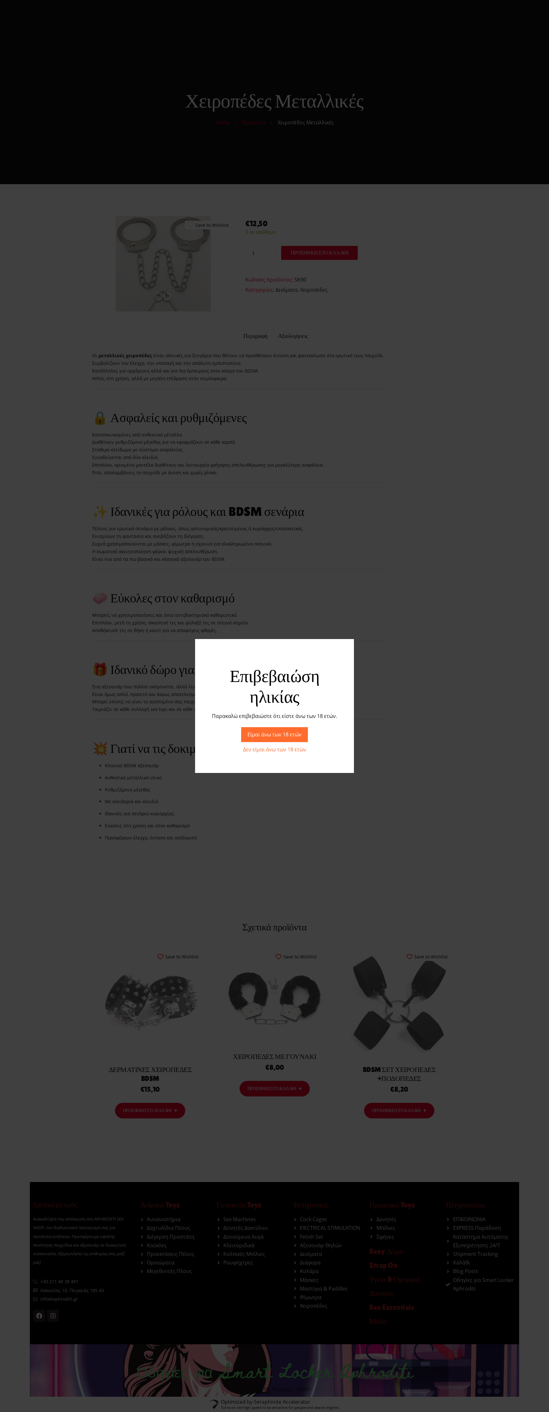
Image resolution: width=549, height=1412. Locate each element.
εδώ (184, 721)
